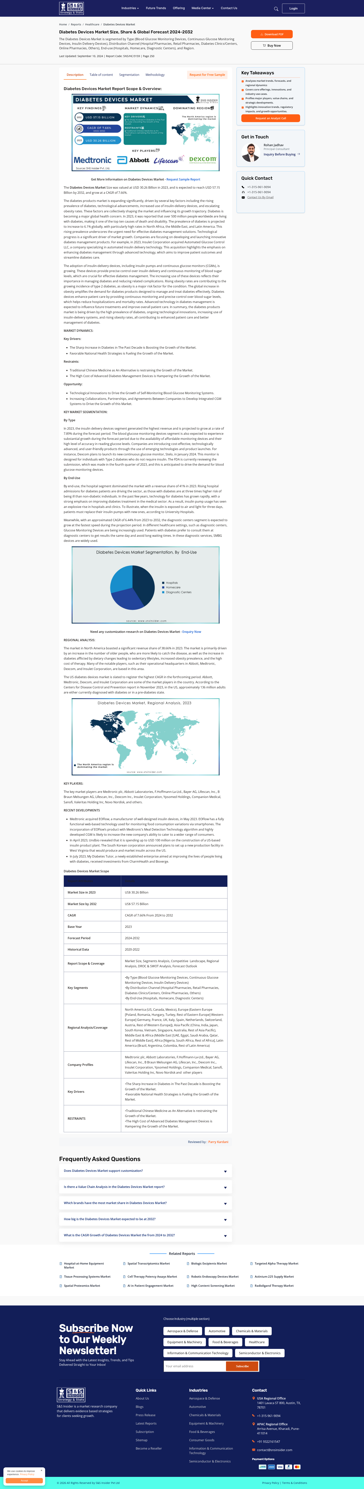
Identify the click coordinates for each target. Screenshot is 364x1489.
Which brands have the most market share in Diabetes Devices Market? (115, 1203)
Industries (129, 7)
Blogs (140, 1407)
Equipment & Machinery (184, 1342)
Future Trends (156, 7)
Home (63, 24)
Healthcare (92, 24)
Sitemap (141, 1440)
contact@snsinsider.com (274, 1450)
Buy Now (274, 45)
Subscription (145, 1432)
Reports (76, 24)
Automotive (217, 1331)
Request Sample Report (183, 179)
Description (75, 75)
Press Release (145, 1415)
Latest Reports (146, 1423)
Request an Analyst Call (271, 118)
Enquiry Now (191, 632)
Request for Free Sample (207, 75)
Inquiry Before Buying (280, 154)
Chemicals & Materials (252, 1331)
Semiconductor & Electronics (260, 1353)
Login (293, 8)
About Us (142, 1398)
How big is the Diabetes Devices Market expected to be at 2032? (109, 1219)
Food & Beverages (225, 1342)
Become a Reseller (149, 1448)
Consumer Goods (201, 1440)
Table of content (101, 75)
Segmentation (129, 75)
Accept (24, 1480)
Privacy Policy (270, 1483)
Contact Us (229, 7)
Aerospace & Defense (182, 1331)
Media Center (202, 7)
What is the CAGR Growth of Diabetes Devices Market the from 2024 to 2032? (119, 1235)
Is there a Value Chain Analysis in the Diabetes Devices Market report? (114, 1187)
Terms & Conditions (294, 1483)
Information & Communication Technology (197, 1353)
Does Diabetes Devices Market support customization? (103, 1171)
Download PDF (274, 34)
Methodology (155, 75)
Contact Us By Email (260, 197)
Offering (179, 7)
